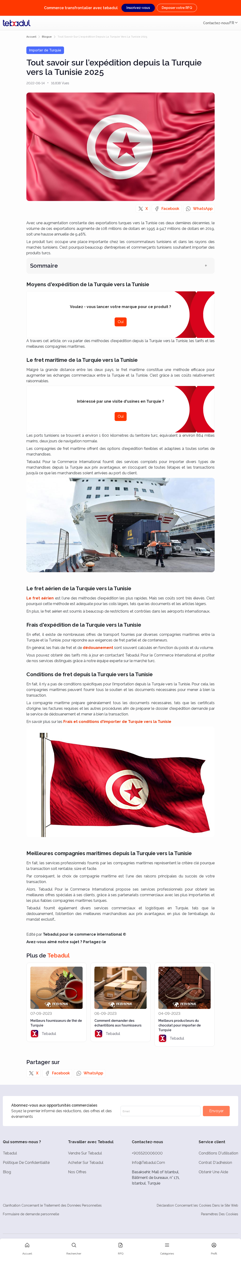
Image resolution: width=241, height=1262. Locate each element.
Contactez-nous (216, 23)
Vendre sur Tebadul (85, 1153)
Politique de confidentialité (26, 1162)
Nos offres (77, 1172)
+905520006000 (147, 1153)
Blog (7, 1172)
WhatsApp (203, 208)
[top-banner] (17, 23)
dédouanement (98, 647)
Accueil (31, 36)
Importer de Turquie (45, 50)
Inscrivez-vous (138, 8)
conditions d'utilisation (218, 1153)
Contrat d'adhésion (215, 1162)
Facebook (170, 208)
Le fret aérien (40, 598)
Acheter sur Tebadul (85, 1162)
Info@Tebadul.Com (148, 1162)
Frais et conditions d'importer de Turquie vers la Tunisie (117, 721)
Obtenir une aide (213, 1172)
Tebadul (10, 1153)
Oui (121, 322)
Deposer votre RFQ (177, 8)
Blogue (47, 36)
